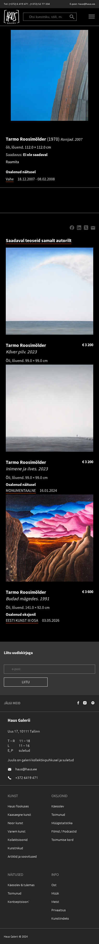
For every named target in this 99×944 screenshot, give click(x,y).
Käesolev (57, 806)
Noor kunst (15, 823)
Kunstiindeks (60, 918)
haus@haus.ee (86, 4)
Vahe (10, 179)
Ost (53, 885)
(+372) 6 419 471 (18, 4)
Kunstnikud (15, 848)
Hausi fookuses (18, 806)
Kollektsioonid (18, 839)
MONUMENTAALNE (21, 490)
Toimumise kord (62, 839)
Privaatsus (58, 910)
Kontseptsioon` (19, 901)
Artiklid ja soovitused (22, 856)
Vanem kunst (16, 831)
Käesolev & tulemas (21, 885)
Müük (55, 893)
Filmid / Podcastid (64, 831)
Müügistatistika (62, 823)
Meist (55, 901)
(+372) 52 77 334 (40, 4)
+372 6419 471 (26, 777)
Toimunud (58, 814)
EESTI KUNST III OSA (22, 620)
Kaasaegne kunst (19, 814)
